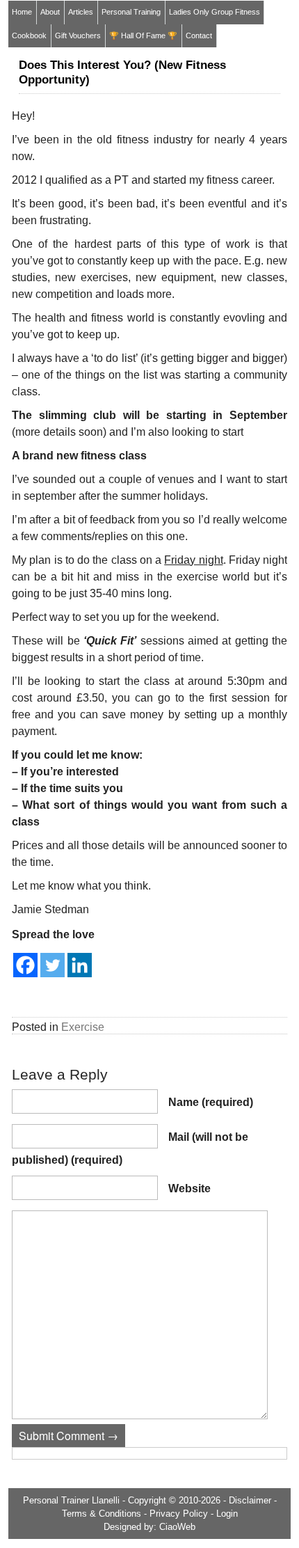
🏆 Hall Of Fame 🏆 (143, 35)
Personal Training (131, 12)
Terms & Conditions (101, 1513)
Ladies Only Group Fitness (214, 12)
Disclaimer (250, 1500)
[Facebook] (25, 965)
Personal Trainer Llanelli (71, 1500)
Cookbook (29, 35)
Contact (199, 35)
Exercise (82, 1027)
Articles (80, 12)
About (50, 12)
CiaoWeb (177, 1527)
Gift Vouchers (78, 35)
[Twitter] (52, 965)
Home (22, 12)
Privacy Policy (179, 1513)
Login (227, 1513)
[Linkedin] (79, 965)
